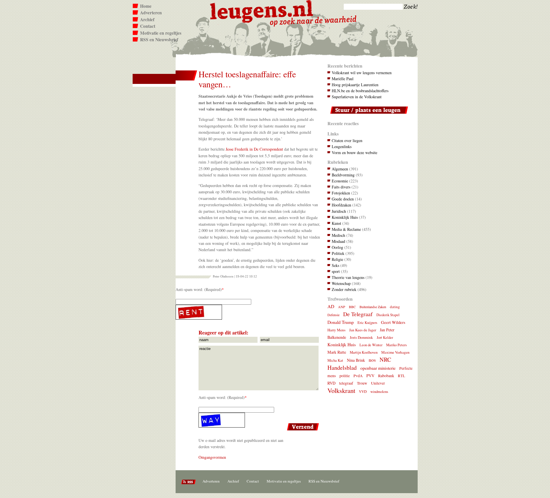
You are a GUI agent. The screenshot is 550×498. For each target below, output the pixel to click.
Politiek (338, 253)
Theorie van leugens (348, 277)
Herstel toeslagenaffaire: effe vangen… (247, 79)
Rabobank (386, 375)
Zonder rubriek (344, 289)
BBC (352, 306)
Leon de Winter (371, 345)
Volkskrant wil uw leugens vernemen (362, 72)
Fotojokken (341, 193)
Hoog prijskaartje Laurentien (355, 84)
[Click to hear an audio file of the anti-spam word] (248, 312)
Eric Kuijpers (367, 322)
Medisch (338, 235)
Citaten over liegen (347, 140)
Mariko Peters (396, 345)
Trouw (362, 383)
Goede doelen (343, 199)
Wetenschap (341, 283)
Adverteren (151, 12)
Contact (147, 26)
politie (344, 375)
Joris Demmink (361, 337)
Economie (340, 181)
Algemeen (340, 169)
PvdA (358, 375)
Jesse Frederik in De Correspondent (254, 149)
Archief (147, 19)
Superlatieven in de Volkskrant (357, 96)
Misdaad (338, 241)
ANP (341, 306)
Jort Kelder (385, 337)
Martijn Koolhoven (364, 352)
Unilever (378, 383)
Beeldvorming (343, 175)
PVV (370, 375)
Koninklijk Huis (345, 217)
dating (395, 306)
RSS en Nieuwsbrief (159, 39)
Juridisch (339, 211)
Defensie (333, 314)
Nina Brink (356, 360)
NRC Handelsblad (359, 363)
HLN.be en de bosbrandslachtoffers (360, 90)
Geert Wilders (393, 322)
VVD (363, 391)
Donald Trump (340, 322)
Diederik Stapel (388, 314)
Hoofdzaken (341, 205)
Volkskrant (341, 390)
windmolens (379, 391)
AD (330, 306)
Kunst (336, 223)
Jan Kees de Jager (362, 329)
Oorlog (337, 247)
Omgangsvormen (212, 457)
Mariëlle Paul (342, 78)
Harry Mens (336, 329)
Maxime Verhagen (395, 352)
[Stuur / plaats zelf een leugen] (367, 115)
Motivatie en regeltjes (160, 33)
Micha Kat (335, 360)
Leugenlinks (341, 146)
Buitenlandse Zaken (373, 306)
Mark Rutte (336, 352)
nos (372, 360)
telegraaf (346, 383)
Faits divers (341, 187)
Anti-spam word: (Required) (199, 289)
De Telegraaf (358, 314)
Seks (335, 265)
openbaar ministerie (378, 368)
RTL (401, 375)
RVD (331, 383)
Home (146, 6)
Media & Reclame (346, 229)
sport (336, 271)
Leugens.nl (262, 10)
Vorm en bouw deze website (354, 152)
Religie (337, 259)
